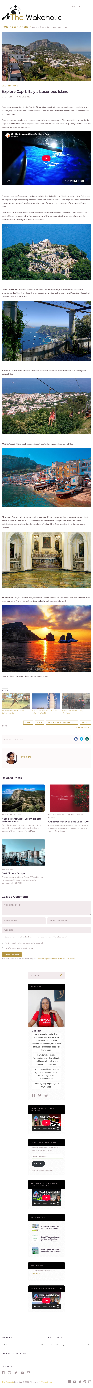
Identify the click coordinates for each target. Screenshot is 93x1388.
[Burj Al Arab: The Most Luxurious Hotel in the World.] (46, 701)
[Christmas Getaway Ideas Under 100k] (69, 798)
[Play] (35, 1128)
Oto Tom (7, 97)
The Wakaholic (8, 1382)
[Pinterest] (84, 1381)
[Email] (29, 1373)
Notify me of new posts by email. (19, 948)
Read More (30, 831)
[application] (46, 1122)
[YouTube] (23, 1373)
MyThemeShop (45, 1382)
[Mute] (54, 1128)
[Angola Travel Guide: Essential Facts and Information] (23, 798)
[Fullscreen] (58, 1128)
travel (85, 723)
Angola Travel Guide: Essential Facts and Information (21, 820)
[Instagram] (10, 1373)
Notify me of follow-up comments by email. (24, 943)
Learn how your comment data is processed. (56, 958)
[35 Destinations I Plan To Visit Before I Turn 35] (16, 701)
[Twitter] (16, 1373)
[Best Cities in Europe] (23, 852)
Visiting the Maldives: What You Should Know (51, 1251)
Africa (5, 815)
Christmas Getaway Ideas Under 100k (68, 821)
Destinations (10, 86)
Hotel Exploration (71, 815)
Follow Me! (36, 1273)
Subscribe (38, 1164)
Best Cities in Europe (13, 873)
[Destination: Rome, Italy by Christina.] (76, 701)
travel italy (82, 728)
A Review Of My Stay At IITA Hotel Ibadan (50, 1227)
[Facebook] (4, 1373)
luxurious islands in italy (62, 723)
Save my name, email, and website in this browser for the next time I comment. (36, 937)
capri (28, 723)
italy (39, 723)
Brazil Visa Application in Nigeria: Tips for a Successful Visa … (50, 1239)
